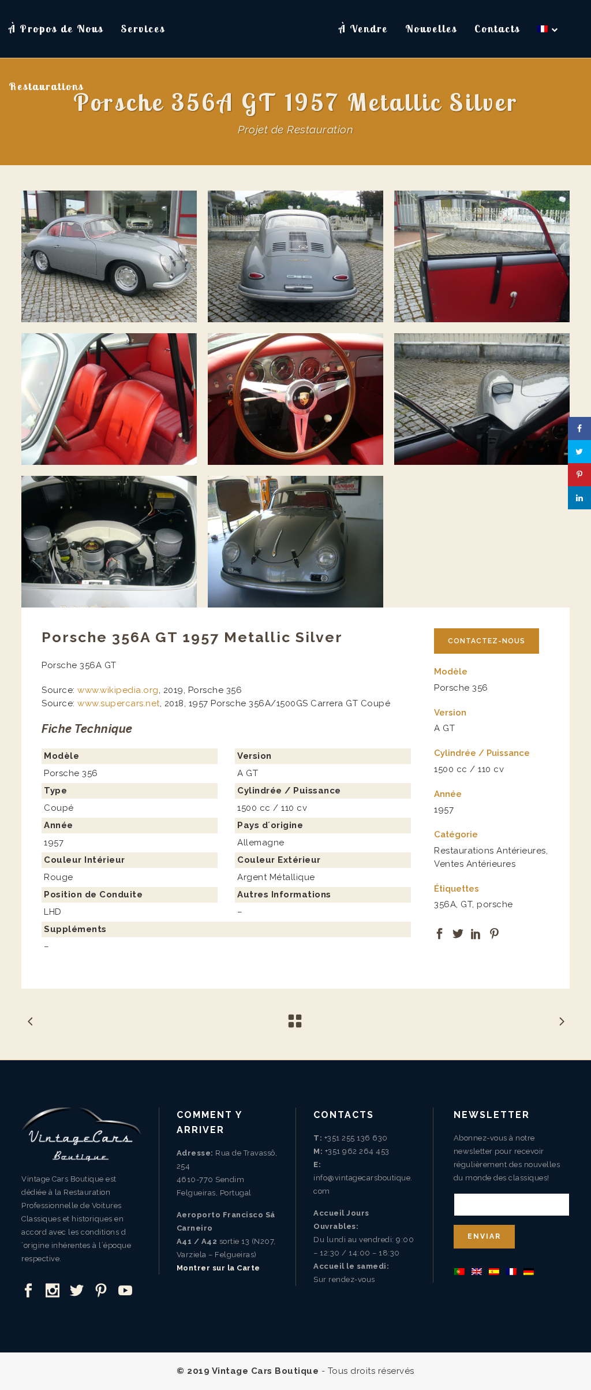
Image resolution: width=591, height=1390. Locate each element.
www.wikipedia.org (118, 690)
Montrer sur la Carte (218, 1268)
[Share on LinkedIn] (476, 932)
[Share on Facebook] (440, 932)
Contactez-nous (486, 641)
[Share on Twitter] (458, 932)
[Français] (548, 29)
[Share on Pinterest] (494, 932)
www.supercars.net (118, 703)
